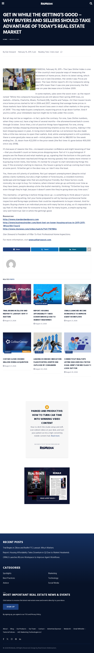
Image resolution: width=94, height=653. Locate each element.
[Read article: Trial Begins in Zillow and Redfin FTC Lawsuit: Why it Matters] (17, 294)
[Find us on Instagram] (12, 639)
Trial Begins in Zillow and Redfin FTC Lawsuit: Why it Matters (15, 313)
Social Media (53, 583)
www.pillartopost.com (40, 240)
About (5, 629)
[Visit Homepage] (47, 3)
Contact (41, 629)
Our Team (32, 629)
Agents (8, 304)
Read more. (55, 435)
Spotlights (7, 573)
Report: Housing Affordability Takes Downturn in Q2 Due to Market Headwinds (45, 315)
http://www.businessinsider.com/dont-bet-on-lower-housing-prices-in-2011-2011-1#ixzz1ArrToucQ (44, 224)
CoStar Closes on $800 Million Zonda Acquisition (15, 361)
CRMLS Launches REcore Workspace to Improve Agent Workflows (75, 313)
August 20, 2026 (41, 369)
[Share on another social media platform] (89, 249)
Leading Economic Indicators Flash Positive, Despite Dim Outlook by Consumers (48, 362)
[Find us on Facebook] (3, 639)
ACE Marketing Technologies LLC (29, 632)
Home (5, 39)
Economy (39, 352)
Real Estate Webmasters (47, 648)
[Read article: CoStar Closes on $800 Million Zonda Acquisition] (17, 342)
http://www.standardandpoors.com (21, 219)
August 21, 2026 (10, 320)
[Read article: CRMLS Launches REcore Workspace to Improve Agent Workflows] (78, 294)
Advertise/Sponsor (54, 629)
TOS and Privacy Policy (33, 614)
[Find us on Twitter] (7, 639)
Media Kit (67, 629)
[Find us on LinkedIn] (20, 639)
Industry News (41, 304)
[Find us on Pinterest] (16, 639)
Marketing (14, 39)
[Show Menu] (3, 3)
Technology (53, 578)
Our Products (21, 629)
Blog (12, 629)
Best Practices (9, 578)
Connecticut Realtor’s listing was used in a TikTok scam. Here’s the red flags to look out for (78, 364)
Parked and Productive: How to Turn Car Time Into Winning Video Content (47, 417)
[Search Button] (91, 3)
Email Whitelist (79, 629)
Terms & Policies (9, 632)
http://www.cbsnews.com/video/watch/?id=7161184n (30, 229)
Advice (6, 583)
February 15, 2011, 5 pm (27, 52)
